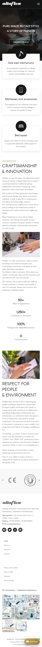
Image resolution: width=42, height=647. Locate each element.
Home (6, 541)
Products (7, 550)
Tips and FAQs (9, 580)
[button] (3, 480)
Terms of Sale (8, 572)
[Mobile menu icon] (38, 4)
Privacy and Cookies (10, 568)
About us (7, 545)
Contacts (7, 554)
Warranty (7, 576)
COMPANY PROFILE (21, 42)
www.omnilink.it (15, 642)
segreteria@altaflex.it (13, 524)
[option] (12, 480)
